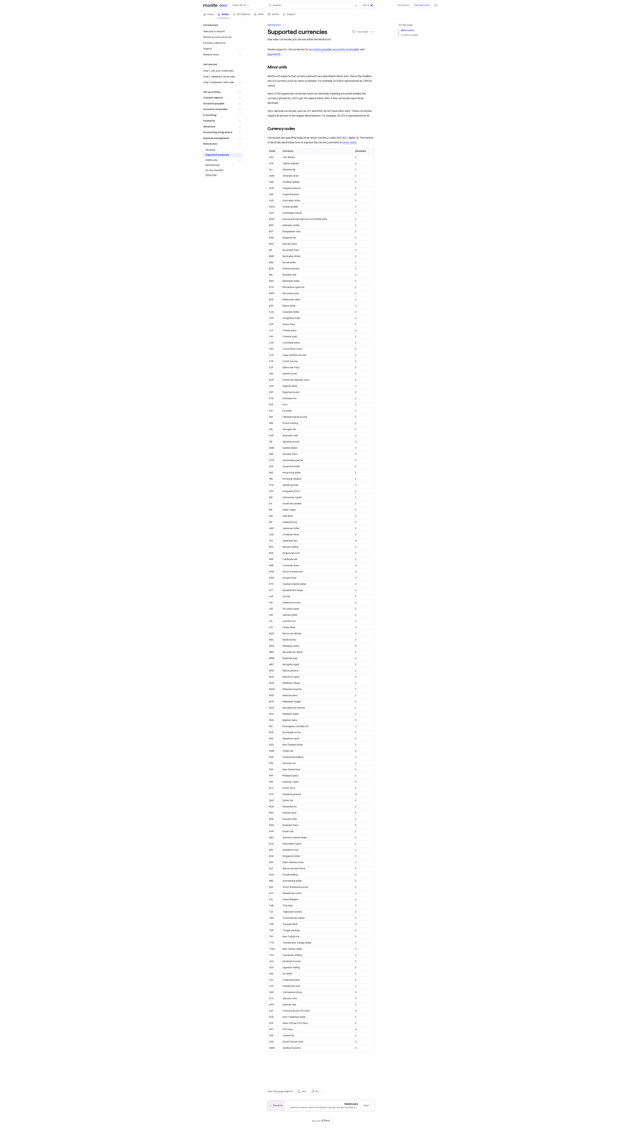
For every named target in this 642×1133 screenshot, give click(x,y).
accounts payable (320, 49)
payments (274, 54)
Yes (304, 1091)
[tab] (208, 14)
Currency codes (409, 34)
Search (315, 5)
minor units (349, 142)
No (317, 1091)
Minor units (407, 30)
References (274, 24)
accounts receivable (346, 49)
